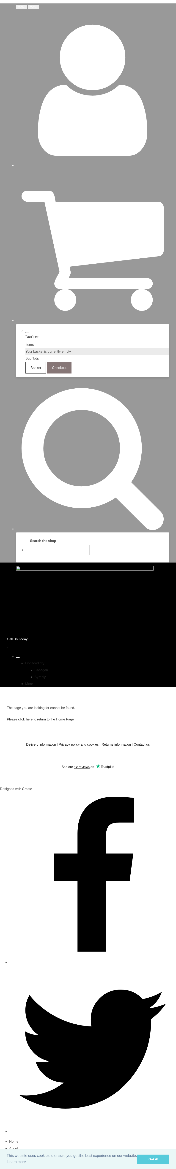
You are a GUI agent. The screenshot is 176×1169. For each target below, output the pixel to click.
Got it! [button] (153, 1159)
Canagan (41, 670)
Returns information (116, 744)
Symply (40, 677)
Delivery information (41, 744)
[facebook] (92, 962)
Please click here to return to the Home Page (40, 719)
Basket (35, 368)
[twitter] (92, 1131)
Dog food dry (34, 663)
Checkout (59, 368)
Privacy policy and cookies (79, 744)
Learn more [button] (16, 1162)
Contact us (142, 744)
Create (27, 789)
